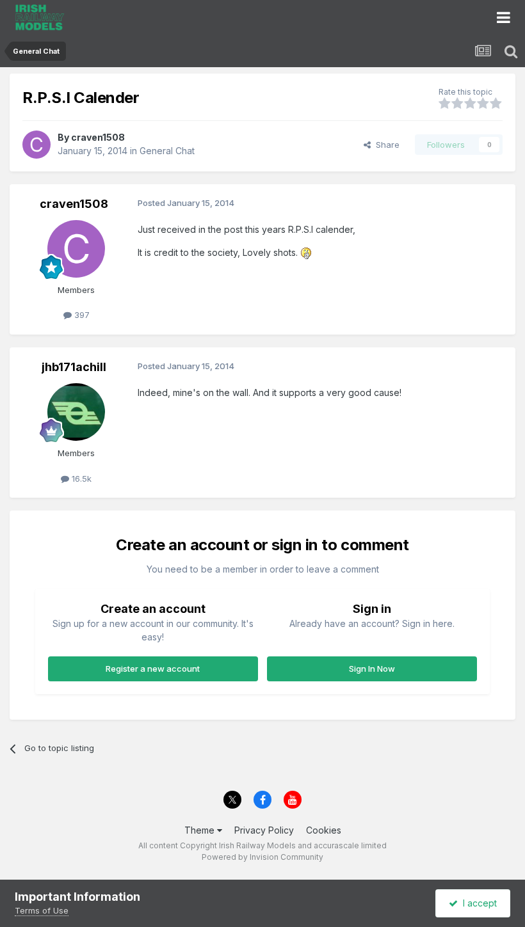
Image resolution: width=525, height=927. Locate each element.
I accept (477, 903)
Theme (200, 830)
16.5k (80, 478)
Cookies (323, 830)
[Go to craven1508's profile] (36, 145)
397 (81, 315)
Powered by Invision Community (262, 857)
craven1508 (98, 137)
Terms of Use (42, 910)
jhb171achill (74, 367)
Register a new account (153, 668)
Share (385, 144)
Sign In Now (372, 668)
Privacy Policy (264, 830)
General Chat (167, 150)
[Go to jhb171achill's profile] (76, 412)
